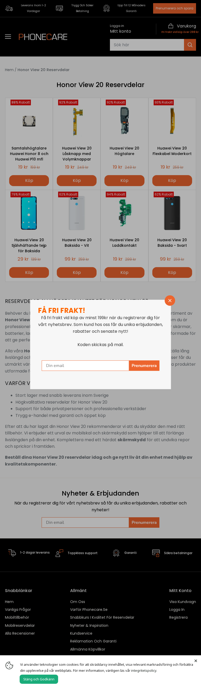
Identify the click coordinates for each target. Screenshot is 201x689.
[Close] (195, 660)
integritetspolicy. (144, 670)
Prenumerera (144, 366)
